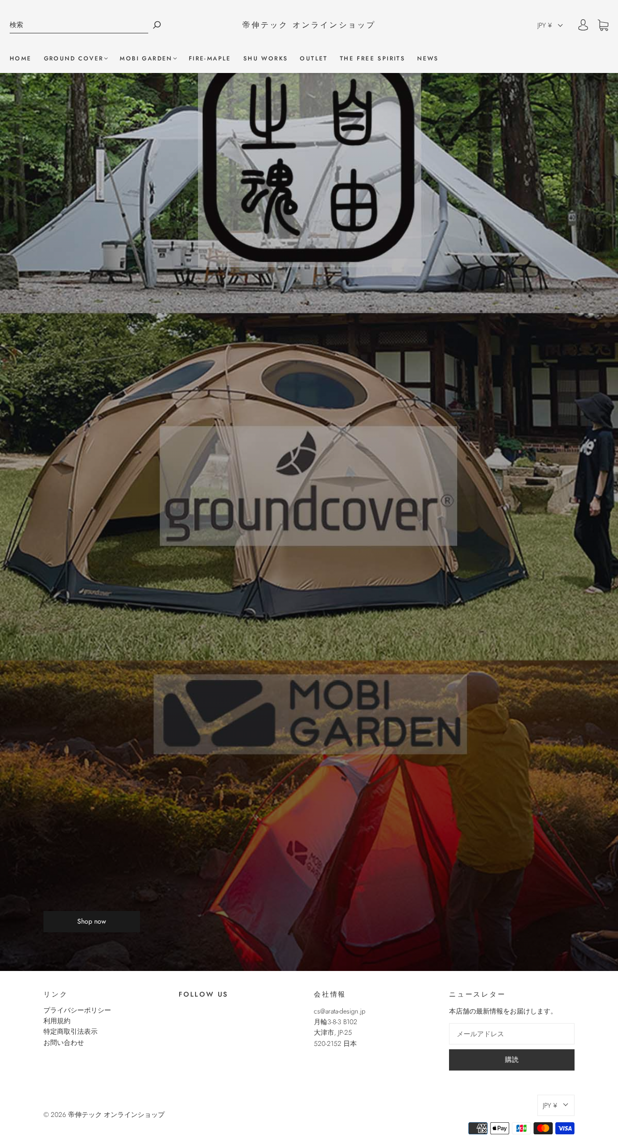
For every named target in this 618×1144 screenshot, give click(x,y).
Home (21, 58)
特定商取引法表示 (70, 1031)
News (428, 58)
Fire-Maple (210, 58)
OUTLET (313, 58)
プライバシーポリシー (77, 1010)
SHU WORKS (265, 58)
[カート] (603, 25)
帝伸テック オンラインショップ (309, 25)
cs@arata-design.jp (339, 1011)
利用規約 (56, 1021)
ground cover (74, 58)
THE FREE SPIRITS (372, 58)
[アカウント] (583, 25)
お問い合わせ (63, 1042)
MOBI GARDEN (146, 58)
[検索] (79, 25)
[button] (551, 25)
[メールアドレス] (512, 1033)
